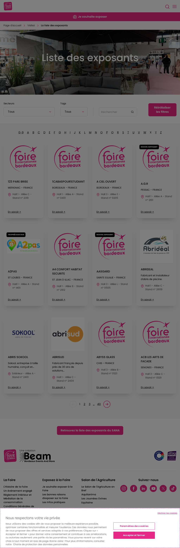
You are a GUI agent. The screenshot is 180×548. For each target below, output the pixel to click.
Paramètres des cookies (134, 526)
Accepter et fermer (134, 535)
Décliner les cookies (167, 513)
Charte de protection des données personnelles (40, 544)
